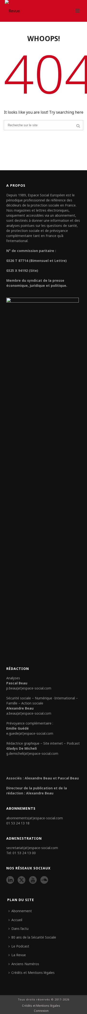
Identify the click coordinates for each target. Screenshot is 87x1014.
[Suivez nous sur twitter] (21, 880)
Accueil (16, 920)
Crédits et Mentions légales (33, 972)
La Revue (18, 955)
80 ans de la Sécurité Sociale (33, 937)
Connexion (41, 1011)
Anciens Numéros (25, 964)
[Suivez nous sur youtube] (33, 880)
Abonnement (21, 911)
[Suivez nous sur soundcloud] (44, 880)
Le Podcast (20, 946)
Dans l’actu (20, 928)
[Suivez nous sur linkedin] (10, 880)
